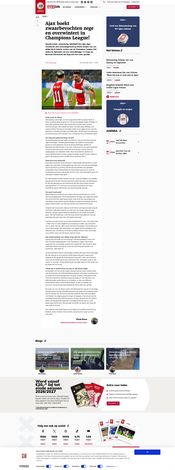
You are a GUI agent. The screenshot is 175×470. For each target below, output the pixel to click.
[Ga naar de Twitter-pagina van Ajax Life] (85, 2)
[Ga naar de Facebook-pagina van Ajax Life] (82, 2)
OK (147, 452)
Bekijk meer (114, 97)
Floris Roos (52, 63)
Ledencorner (79, 7)
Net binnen (67, 7)
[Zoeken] (104, 2)
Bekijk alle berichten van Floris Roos (74, 322)
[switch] (66, 466)
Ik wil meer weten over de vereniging (118, 2)
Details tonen (110, 466)
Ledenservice (136, 2)
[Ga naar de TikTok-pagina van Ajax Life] (91, 2)
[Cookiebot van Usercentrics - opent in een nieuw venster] (24, 466)
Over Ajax (94, 7)
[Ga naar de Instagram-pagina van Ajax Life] (88, 2)
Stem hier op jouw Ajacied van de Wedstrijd (63, 113)
